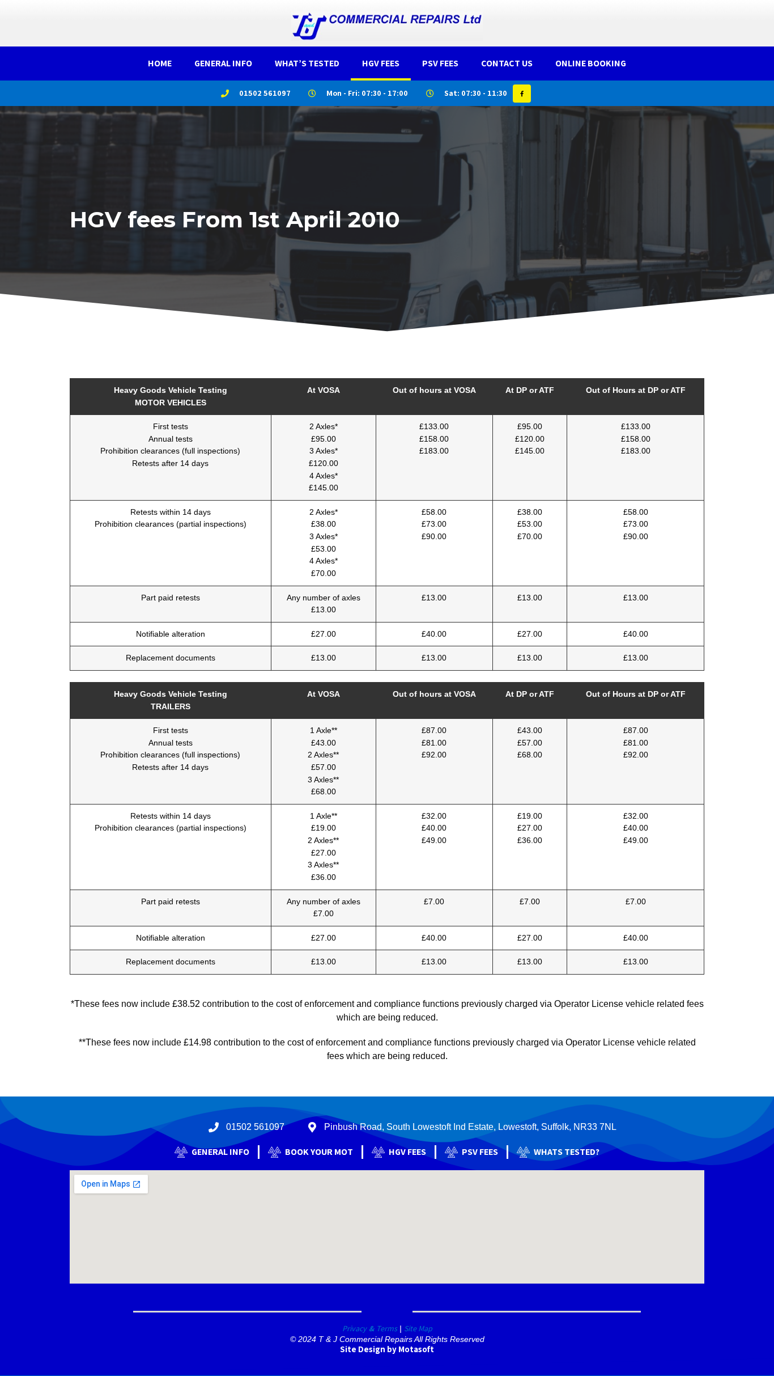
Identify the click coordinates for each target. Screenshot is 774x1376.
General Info (223, 63)
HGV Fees (380, 63)
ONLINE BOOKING (590, 63)
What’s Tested (307, 63)
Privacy (354, 1328)
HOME (160, 63)
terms (386, 1328)
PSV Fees (440, 63)
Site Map (418, 1328)
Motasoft (416, 1349)
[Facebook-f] (522, 93)
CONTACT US (507, 63)
